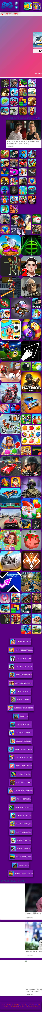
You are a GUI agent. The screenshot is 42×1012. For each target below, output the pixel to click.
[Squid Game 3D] (14, 105)
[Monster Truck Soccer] (32, 194)
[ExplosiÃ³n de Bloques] (23, 194)
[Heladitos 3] (14, 212)
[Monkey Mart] (5, 212)
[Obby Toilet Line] (23, 175)
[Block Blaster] (23, 105)
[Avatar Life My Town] (32, 87)
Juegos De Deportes (24, 675)
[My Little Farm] (5, 87)
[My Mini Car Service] (23, 87)
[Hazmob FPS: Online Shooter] (5, 185)
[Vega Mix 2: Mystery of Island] (23, 96)
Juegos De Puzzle (24, 691)
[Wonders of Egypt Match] (14, 185)
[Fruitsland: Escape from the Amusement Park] (23, 203)
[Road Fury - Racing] (5, 114)
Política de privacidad (17, 1006)
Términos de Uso (32, 1006)
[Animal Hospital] (32, 114)
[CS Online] (23, 185)
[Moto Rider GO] (14, 166)
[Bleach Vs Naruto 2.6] (32, 203)
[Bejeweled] (32, 185)
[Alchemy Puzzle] (32, 96)
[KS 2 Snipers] (14, 114)
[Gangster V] (32, 105)
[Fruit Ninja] (5, 157)
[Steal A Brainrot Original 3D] (37, 10)
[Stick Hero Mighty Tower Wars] (32, 157)
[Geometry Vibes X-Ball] (14, 175)
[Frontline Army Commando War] (14, 87)
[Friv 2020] (16, 4)
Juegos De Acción (23, 658)
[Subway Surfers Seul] (5, 166)
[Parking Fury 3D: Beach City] (23, 166)
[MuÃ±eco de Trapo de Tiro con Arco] (23, 157)
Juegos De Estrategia (24, 650)
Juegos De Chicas (24, 642)
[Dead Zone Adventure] (14, 194)
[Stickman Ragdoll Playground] (32, 175)
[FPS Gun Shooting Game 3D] (14, 157)
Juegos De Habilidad (23, 683)
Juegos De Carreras (23, 666)
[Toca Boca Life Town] (28, 10)
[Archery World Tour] (14, 203)
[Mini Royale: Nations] (5, 194)
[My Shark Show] (14, 96)
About (6, 1006)
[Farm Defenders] (23, 114)
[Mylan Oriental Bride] (5, 96)
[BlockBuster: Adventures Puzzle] (5, 175)
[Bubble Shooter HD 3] (5, 203)
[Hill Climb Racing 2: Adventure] (32, 166)
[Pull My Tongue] (5, 105)
